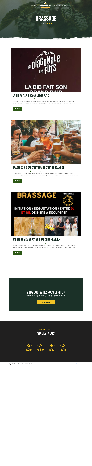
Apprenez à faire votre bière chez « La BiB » (36, 240)
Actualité (32, 99)
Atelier (33, 171)
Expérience (44, 99)
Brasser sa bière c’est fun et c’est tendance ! (38, 168)
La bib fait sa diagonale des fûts (31, 96)
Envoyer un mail (46, 302)
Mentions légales (13, 363)
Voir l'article (17, 109)
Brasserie (42, 243)
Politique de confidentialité (25, 363)
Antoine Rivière (18, 171)
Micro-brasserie (51, 99)
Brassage (37, 99)
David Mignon (18, 99)
